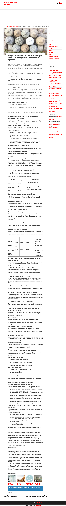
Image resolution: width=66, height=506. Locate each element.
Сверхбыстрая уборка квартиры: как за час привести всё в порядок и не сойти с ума (55, 105)
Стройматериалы (52, 62)
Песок (50, 44)
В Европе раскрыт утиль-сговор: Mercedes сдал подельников (55, 123)
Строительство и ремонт (54, 58)
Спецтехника (51, 52)
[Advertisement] (33, 17)
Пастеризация (58, 131)
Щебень (50, 64)
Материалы (6, 8)
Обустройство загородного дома (55, 40)
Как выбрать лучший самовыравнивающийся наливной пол (55, 118)
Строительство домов (53, 56)
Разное (11, 492)
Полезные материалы (53, 46)
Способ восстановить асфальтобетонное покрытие (55, 127)
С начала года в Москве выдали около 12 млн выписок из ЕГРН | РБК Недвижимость (55, 85)
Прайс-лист (15, 8)
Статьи (19, 8)
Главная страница (6, 26)
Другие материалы (52, 33)
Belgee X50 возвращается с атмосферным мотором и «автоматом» (55, 97)
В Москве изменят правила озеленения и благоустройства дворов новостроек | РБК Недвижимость (55, 74)
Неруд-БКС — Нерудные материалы (10, 3)
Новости (23, 8)
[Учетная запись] (57, 3)
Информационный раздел (14, 26)
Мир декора (51, 35)
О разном (51, 38)
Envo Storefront (40, 502)
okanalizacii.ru (38, 505)
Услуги (10, 8)
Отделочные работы (53, 42)
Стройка (50, 60)
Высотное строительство (54, 31)
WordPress (32, 502)
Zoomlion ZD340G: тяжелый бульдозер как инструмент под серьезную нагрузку (55, 110)
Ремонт (50, 50)
